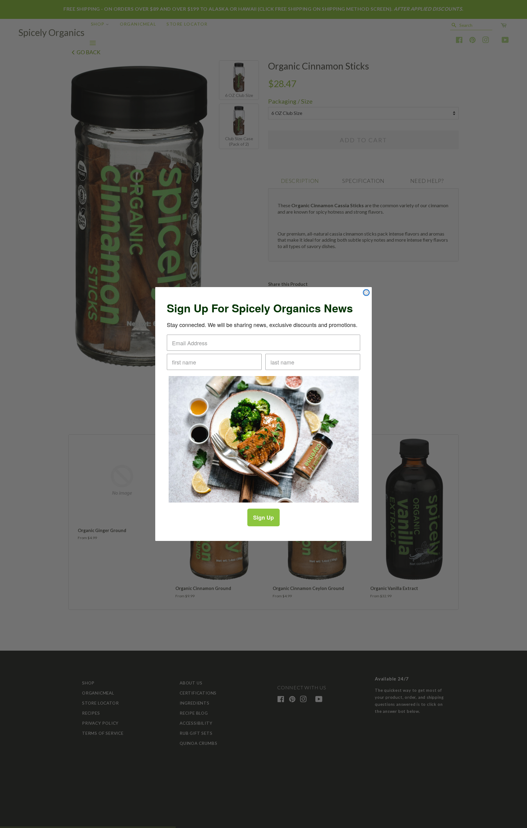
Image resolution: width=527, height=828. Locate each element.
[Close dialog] (366, 293)
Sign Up (263, 517)
